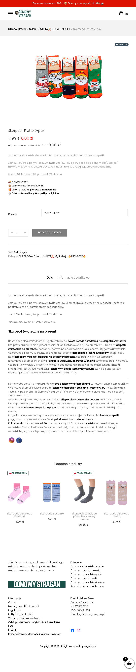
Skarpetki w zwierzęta (56, 423)
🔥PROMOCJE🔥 (77, 256)
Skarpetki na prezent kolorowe (88, 586)
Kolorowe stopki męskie (84, 578)
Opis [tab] (50, 277)
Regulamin (14, 610)
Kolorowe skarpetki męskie (86, 574)
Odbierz (34, 189)
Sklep (32, 29)
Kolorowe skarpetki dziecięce (87, 582)
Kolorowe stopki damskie (85, 570)
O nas (11, 602)
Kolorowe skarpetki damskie (87, 566)
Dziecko (38, 256)
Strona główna (17, 29)
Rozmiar (12, 214)
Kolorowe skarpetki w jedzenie (88, 423)
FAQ (10, 626)
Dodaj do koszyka (50, 232)
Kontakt (12, 630)
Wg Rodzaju (61, 256)
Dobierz (35, 193)
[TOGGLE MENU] (10, 13)
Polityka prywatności (20, 614)
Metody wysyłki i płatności (23, 606)
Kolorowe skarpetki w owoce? (25, 423)
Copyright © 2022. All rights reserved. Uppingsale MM (68, 646)
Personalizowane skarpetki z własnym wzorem (34, 634)
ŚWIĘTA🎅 (44, 29)
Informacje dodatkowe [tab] (73, 277)
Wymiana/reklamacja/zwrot (24, 618)
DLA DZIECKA (62, 29)
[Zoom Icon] (68, 77)
